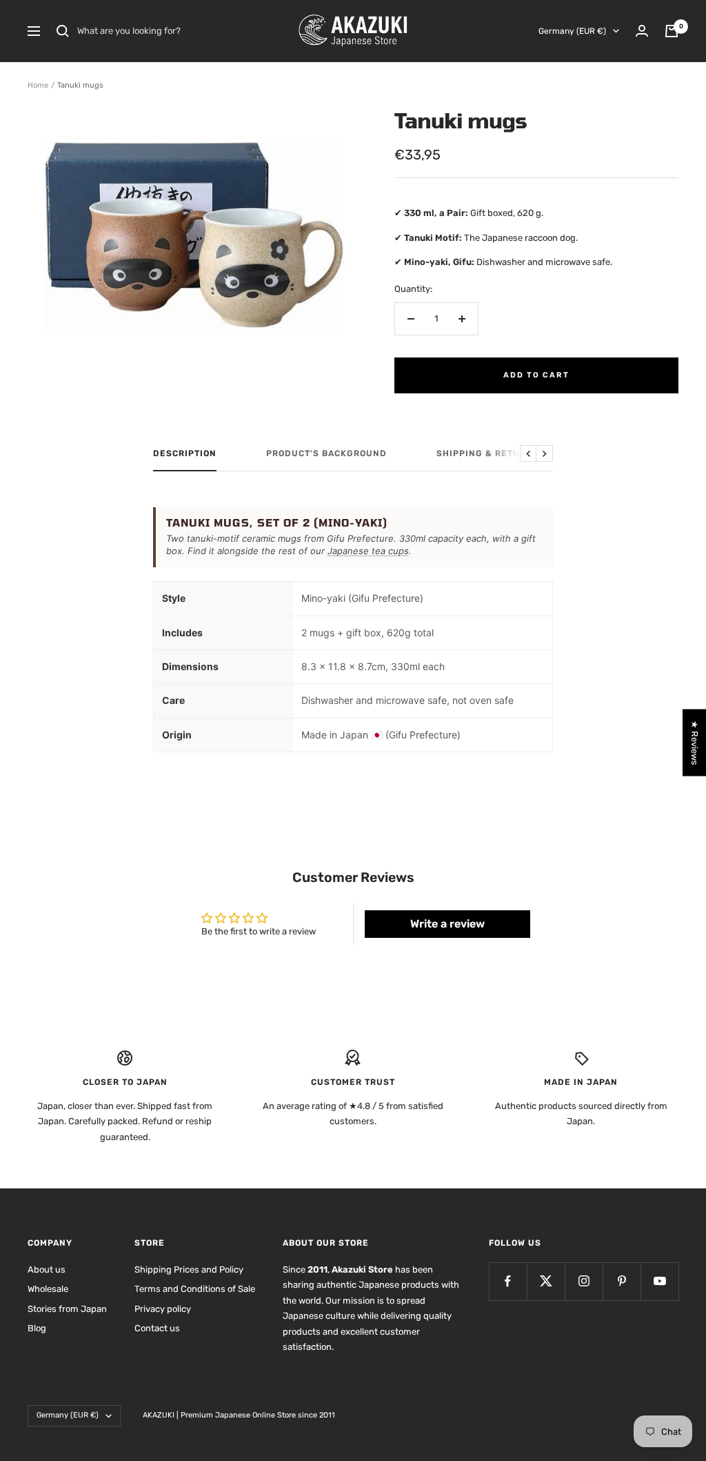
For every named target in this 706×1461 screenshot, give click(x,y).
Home (38, 85)
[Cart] (671, 31)
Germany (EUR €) (572, 31)
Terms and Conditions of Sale (194, 1289)
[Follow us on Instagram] (584, 1281)
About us (46, 1269)
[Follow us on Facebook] (508, 1281)
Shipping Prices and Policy (188, 1269)
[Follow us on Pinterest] (622, 1281)
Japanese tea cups (368, 550)
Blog (37, 1328)
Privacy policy (162, 1309)
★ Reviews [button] (694, 742)
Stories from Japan (67, 1309)
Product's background (326, 453)
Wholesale (48, 1289)
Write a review (447, 923)
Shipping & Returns (487, 453)
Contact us (157, 1328)
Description (184, 453)
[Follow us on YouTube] (659, 1281)
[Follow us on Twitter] (546, 1281)
